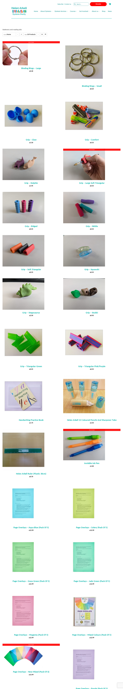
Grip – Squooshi (92, 269)
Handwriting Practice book (31, 420)
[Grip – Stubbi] (84, 280)
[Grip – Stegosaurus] (23, 280)
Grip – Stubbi (92, 312)
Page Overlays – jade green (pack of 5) (92, 581)
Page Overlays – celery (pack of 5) (92, 527)
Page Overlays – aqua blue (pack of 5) (31, 527)
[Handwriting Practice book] (23, 377)
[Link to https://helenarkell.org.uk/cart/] (110, 4)
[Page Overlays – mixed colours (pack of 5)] (84, 592)
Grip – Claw (31, 139)
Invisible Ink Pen (91, 463)
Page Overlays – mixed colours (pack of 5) (91, 634)
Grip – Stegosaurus (31, 312)
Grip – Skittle (92, 226)
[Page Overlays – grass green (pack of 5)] (23, 538)
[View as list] (45, 34)
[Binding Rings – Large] (15, 43)
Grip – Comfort (92, 139)
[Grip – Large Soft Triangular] (84, 150)
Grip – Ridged (31, 226)
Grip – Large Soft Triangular (92, 183)
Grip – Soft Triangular (31, 269)
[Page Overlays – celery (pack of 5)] (84, 484)
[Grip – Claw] (23, 96)
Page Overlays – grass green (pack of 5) (31, 581)
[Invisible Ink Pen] (84, 430)
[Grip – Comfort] (84, 96)
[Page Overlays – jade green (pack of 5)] (84, 538)
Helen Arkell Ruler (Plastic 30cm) (31, 473)
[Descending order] (21, 34)
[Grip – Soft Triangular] (23, 237)
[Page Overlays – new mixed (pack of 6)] (23, 645)
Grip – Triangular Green (31, 366)
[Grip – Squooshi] (84, 237)
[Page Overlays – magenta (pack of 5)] (23, 592)
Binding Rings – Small (92, 86)
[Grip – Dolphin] (23, 150)
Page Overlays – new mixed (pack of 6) (31, 671)
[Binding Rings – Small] (84, 43)
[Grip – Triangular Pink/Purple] (84, 323)
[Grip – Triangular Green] (23, 323)
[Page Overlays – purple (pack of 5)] (84, 645)
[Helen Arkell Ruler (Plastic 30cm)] (23, 430)
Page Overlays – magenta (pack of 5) (31, 634)
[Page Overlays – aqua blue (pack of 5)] (23, 484)
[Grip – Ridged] (23, 193)
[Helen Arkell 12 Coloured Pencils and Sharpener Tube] (84, 377)
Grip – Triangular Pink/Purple (91, 366)
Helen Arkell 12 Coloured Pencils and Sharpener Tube (92, 420)
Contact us (68, 4)
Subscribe (60, 4)
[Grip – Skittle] (84, 193)
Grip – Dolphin (31, 183)
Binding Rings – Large (31, 68)
